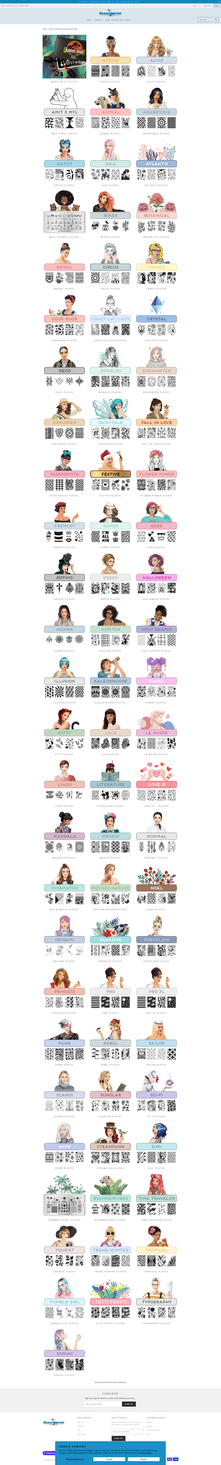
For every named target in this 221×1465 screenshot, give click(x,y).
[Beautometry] (110, 13)
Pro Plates (110, 990)
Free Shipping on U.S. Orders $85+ (15, 6)
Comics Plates (156, 266)
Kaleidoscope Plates (110, 680)
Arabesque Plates (156, 110)
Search (148, 1434)
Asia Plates (110, 162)
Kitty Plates (64, 731)
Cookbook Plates (64, 317)
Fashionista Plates (64, 473)
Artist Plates (64, 162)
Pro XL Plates (156, 990)
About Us (80, 1422)
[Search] (216, 19)
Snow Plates (64, 1145)
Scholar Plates (110, 1093)
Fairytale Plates (110, 421)
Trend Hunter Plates (110, 1249)
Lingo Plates (64, 783)
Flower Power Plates (156, 473)
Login (208, 6)
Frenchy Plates (64, 524)
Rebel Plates (110, 1042)
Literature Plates (110, 783)
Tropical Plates (156, 1249)
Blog (78, 1430)
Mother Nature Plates (110, 886)
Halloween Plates (156, 576)
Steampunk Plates (110, 1145)
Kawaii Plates (156, 680)
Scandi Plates (64, 1093)
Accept (109, 1459)
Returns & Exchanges (153, 1430)
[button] (89, 20)
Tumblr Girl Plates (64, 1300)
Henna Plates (64, 628)
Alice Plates (156, 59)
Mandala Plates (64, 835)
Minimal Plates (156, 835)
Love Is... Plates (156, 783)
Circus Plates (110, 266)
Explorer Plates (64, 421)
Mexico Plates (110, 835)
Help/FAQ (149, 1422)
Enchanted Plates (156, 369)
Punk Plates (64, 1042)
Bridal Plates (64, 266)
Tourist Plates (64, 1249)
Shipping (149, 1426)
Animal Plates (110, 110)
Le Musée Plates (156, 731)
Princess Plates (64, 990)
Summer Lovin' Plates (64, 1197)
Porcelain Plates (156, 938)
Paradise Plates (110, 938)
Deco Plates (64, 369)
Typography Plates (156, 1300)
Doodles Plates (110, 369)
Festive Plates (110, 473)
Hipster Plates (110, 628)
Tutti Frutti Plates (110, 1300)
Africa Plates (110, 59)
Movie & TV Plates (64, 59)
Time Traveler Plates (156, 1197)
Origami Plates (64, 938)
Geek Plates (156, 524)
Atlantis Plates (156, 162)
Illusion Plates (64, 680)
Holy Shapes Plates (156, 628)
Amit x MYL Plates (64, 110)
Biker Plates (110, 214)
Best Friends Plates (64, 214)
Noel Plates (156, 886)
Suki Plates (156, 1145)
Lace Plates (110, 731)
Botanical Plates (156, 214)
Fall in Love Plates (156, 421)
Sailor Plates (156, 1042)
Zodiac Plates (64, 1352)
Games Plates (110, 524)
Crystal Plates (156, 317)
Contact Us (80, 1426)
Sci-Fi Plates (156, 1093)
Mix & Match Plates (64, 886)
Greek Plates (110, 576)
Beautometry (52, 1460)
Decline (144, 1459)
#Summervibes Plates (110, 1197)
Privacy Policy (146, 1453)
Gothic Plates (64, 576)
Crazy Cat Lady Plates (110, 317)
